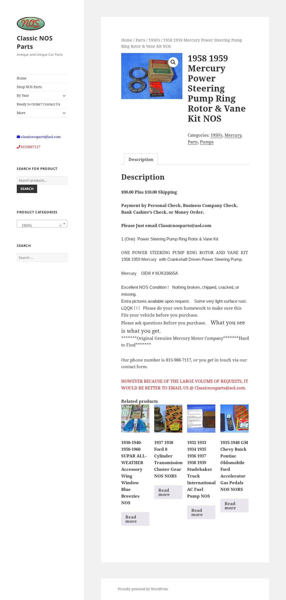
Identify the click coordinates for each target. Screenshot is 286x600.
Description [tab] (140, 159)
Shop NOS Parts (29, 87)
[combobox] (42, 224)
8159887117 (30, 146)
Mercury (233, 135)
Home (21, 78)
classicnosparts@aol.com (41, 136)
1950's (154, 40)
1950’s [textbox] (40, 225)
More (21, 112)
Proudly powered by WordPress (143, 589)
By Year (23, 95)
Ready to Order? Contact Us (38, 104)
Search (27, 188)
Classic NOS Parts (35, 42)
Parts (140, 40)
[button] (173, 62)
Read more (131, 519)
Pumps (207, 141)
